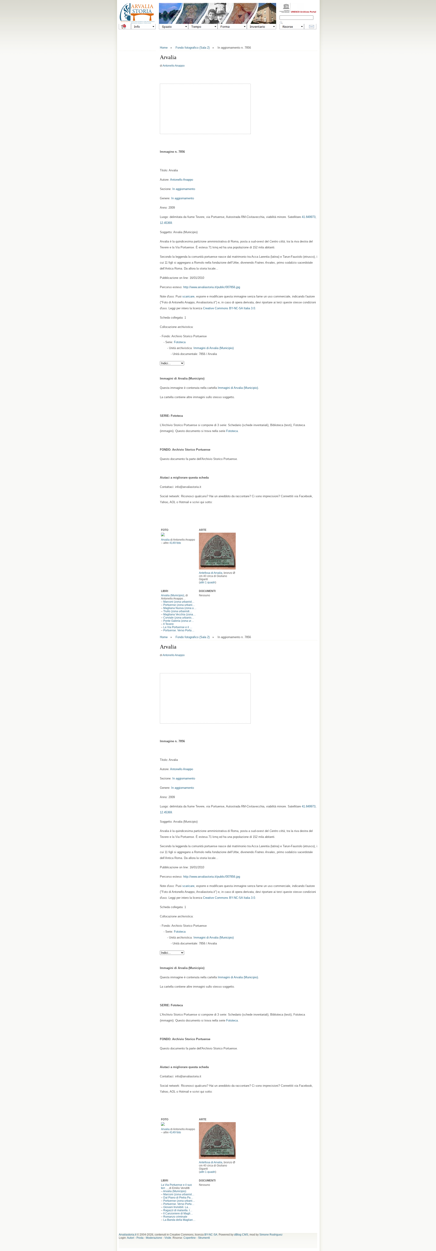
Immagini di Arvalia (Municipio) (213, 348)
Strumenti (204, 1237)
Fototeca (180, 342)
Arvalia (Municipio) (172, 595)
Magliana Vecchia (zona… (179, 614)
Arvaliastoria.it (127, 1234)
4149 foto (175, 543)
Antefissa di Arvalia (210, 573)
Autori (130, 1237)
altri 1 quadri (207, 582)
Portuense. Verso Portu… (178, 630)
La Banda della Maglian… (179, 1220)
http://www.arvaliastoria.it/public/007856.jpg (211, 287)
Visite (167, 1237)
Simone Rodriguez (270, 1234)
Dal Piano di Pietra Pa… (178, 1197)
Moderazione (154, 1237)
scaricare (188, 296)
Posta (140, 1237)
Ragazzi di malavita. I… (177, 1210)
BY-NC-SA (210, 1234)
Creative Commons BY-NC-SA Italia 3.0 (229, 308)
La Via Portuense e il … (177, 627)
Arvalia (165, 539)
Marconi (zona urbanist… (178, 601)
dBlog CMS (241, 1234)
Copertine (189, 1237)
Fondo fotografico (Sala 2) (193, 47)
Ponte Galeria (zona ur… (178, 620)
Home (164, 47)
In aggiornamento (183, 189)
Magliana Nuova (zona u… (179, 608)
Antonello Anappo (174, 65)
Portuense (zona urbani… (179, 605)
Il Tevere (168, 624)
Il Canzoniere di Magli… (178, 1213)
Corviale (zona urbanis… (178, 617)
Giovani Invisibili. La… (177, 1207)
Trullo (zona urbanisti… (177, 611)
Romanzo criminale (175, 1216)
